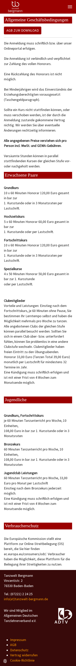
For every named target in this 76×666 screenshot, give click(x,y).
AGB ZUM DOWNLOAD (22, 30)
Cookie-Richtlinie (22, 660)
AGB (13, 645)
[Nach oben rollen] (67, 657)
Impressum (18, 640)
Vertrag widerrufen (24, 655)
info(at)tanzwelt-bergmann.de (26, 599)
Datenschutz (19, 650)
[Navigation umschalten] (70, 6)
